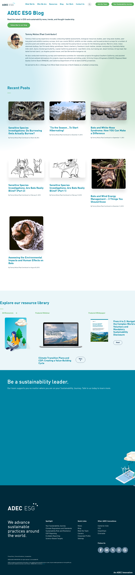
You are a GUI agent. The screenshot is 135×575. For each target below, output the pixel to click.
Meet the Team (83, 531)
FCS (99, 528)
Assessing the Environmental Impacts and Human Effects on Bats (25, 260)
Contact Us (80, 4)
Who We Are (42, 4)
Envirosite (101, 533)
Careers (81, 533)
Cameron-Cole (103, 526)
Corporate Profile (84, 536)
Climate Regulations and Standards (59, 528)
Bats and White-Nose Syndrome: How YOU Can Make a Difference (108, 131)
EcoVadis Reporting (53, 536)
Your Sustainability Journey (56, 526)
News (80, 526)
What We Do (30, 4)
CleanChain (102, 531)
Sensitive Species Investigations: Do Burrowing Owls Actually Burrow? (25, 131)
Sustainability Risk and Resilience (58, 531)
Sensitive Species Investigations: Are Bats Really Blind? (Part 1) (67, 188)
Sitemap (81, 538)
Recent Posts (18, 88)
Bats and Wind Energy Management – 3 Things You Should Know (107, 199)
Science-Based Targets (54, 538)
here (44, 563)
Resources (53, 4)
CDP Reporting (51, 533)
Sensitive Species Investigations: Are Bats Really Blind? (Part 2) (26, 188)
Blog (61, 4)
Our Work (69, 4)
